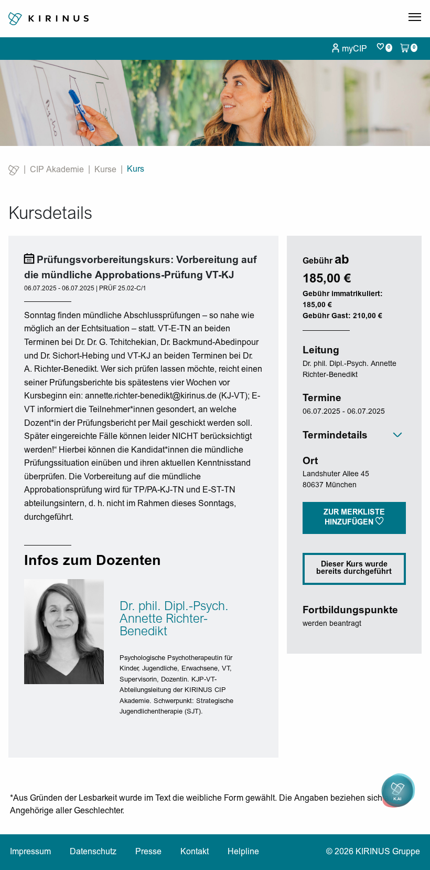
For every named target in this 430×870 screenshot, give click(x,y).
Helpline (243, 852)
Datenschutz (93, 852)
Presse (148, 852)
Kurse (105, 170)
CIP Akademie (57, 170)
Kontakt (194, 852)
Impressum (30, 852)
